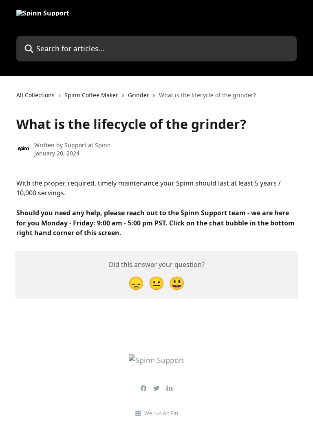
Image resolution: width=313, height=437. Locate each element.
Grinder (138, 95)
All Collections (35, 95)
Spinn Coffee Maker (91, 95)
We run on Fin (161, 413)
